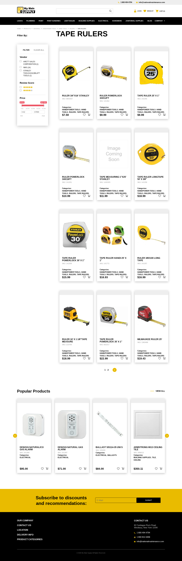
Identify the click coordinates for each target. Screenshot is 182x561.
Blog (149, 21)
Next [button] (167, 436)
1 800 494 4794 (126, 2)
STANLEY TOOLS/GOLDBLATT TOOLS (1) (31, 73)
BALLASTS (112, 455)
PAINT (41, 21)
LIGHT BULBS (69, 21)
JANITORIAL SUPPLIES (134, 21)
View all (160, 391)
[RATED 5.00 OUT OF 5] (28, 87)
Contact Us (24, 525)
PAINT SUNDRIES (53, 21)
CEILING (137, 460)
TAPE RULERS (83, 112)
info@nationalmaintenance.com (152, 2)
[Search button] (110, 11)
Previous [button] (15, 436)
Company (159, 21)
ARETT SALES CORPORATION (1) (30, 62)
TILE (154, 457)
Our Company (25, 520)
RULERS (72, 112)
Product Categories (30, 539)
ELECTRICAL (103, 21)
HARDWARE (117, 21)
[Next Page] (115, 370)
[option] (34, 436)
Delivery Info (25, 535)
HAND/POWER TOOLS (71, 109)
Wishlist (150, 11)
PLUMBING (30, 21)
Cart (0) (162, 11)
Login (139, 11)
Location (22, 530)
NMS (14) (27, 67)
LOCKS (20, 21)
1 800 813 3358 (143, 537)
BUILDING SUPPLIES (87, 21)
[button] (89, 114)
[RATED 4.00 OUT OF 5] (28, 90)
